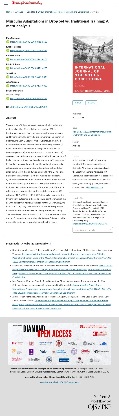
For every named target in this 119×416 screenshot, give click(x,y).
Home (9, 12)
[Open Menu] (6, 3)
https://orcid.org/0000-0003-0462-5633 (28, 42)
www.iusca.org (47, 382)
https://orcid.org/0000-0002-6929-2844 (28, 77)
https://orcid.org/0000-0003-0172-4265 (28, 68)
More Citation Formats (85, 230)
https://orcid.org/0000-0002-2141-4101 (28, 59)
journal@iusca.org (95, 187)
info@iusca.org (72, 382)
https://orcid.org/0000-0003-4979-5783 (28, 98)
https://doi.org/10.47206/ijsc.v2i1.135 (29, 107)
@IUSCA (59, 382)
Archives (19, 12)
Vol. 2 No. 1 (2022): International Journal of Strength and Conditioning (58, 12)
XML (92, 102)
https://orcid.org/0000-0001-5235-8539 (28, 50)
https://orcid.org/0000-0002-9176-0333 (28, 86)
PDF (79, 102)
